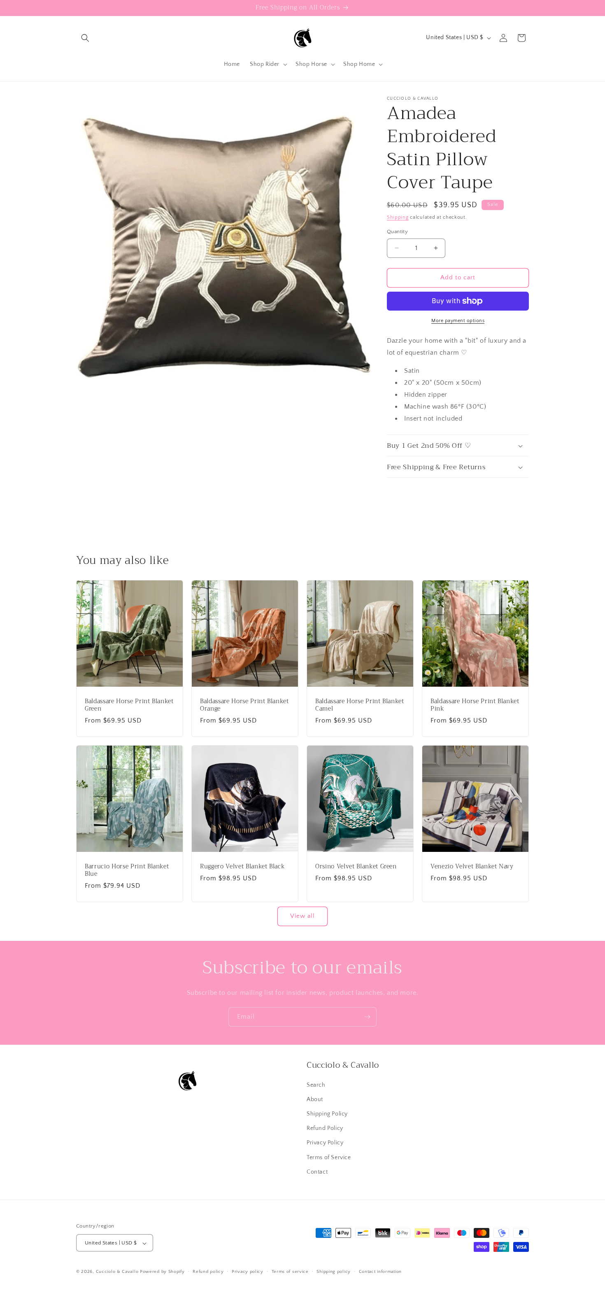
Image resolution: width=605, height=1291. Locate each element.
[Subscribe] (367, 1017)
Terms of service (290, 1271)
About (315, 1099)
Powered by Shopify (162, 1272)
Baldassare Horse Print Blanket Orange (244, 705)
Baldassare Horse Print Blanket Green (129, 705)
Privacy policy (247, 1271)
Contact (317, 1171)
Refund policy (208, 1271)
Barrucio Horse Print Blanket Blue (127, 870)
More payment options (457, 320)
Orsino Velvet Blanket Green (356, 866)
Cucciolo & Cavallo (117, 1272)
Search (316, 1084)
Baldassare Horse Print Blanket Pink (474, 705)
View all (302, 915)
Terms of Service (329, 1157)
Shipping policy (333, 1271)
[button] (85, 38)
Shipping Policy (327, 1113)
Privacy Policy (325, 1142)
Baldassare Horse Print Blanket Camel (359, 705)
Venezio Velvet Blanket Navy (472, 866)
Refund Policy (325, 1128)
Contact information (380, 1271)
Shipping (398, 217)
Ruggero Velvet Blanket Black (242, 866)
